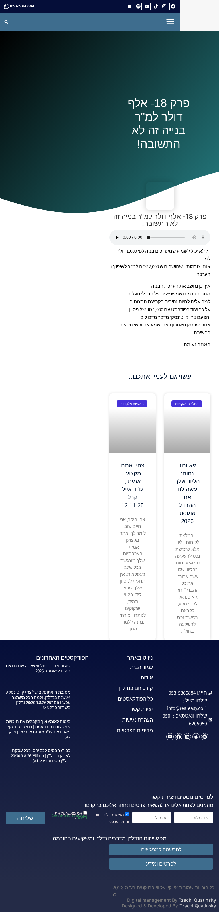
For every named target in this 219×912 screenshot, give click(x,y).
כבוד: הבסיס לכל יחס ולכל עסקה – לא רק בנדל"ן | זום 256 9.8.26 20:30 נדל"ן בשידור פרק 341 (39, 755)
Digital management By (152, 900)
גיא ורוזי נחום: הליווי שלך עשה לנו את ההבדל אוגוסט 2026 (38, 668)
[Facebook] (173, 6)
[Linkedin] (187, 736)
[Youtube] (147, 6)
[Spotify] (138, 6)
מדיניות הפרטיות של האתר (69, 816)
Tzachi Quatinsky (197, 900)
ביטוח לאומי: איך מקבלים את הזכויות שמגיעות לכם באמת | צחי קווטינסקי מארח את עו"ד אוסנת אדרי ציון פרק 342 (38, 729)
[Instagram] (164, 6)
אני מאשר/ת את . (69, 814)
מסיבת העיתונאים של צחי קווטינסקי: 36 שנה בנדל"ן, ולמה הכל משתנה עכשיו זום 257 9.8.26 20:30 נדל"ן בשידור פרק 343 (38, 699)
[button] (170, 21)
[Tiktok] (155, 6)
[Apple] (129, 6)
